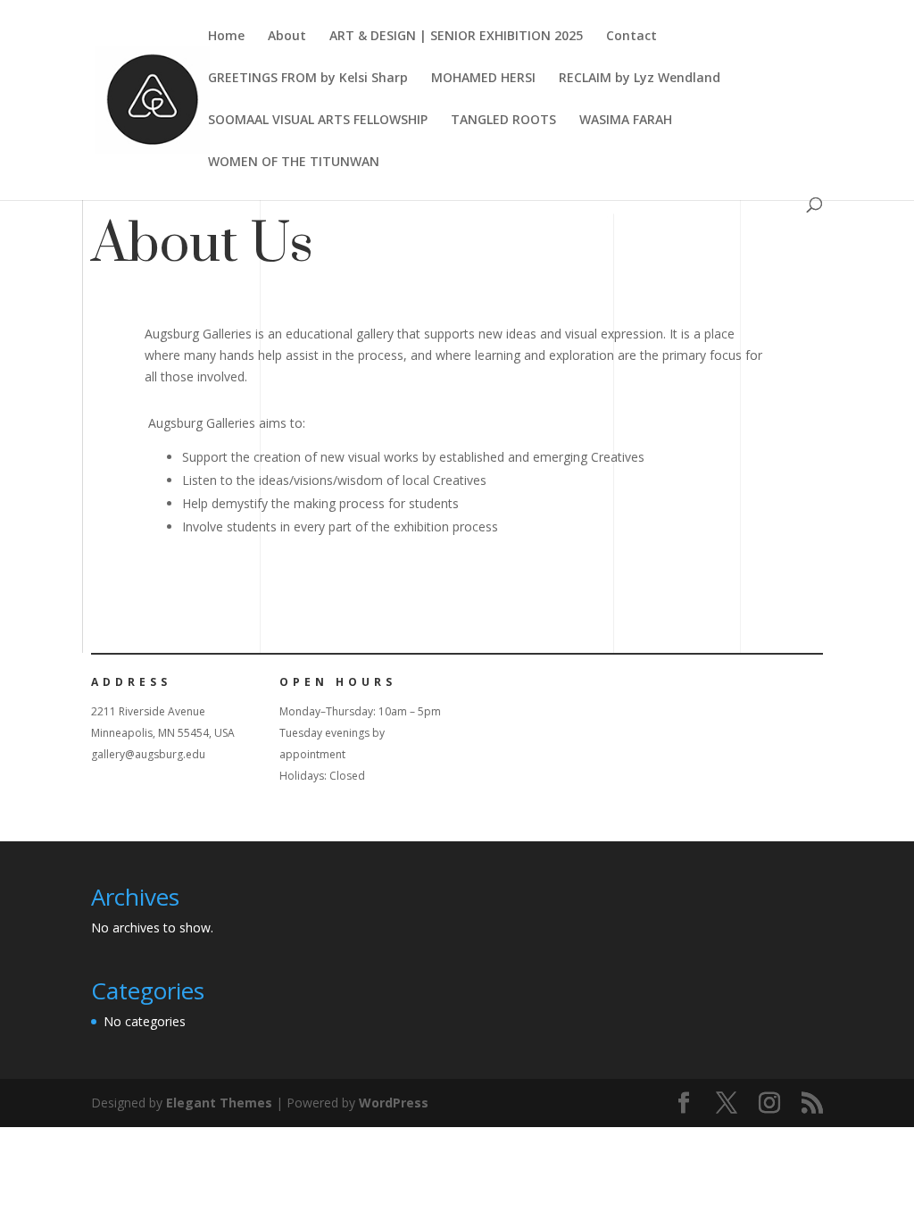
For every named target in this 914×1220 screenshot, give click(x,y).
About (287, 36)
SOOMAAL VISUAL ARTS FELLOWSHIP (318, 120)
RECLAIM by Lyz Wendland (639, 78)
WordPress (393, 1102)
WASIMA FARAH (625, 120)
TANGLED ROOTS (503, 120)
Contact (631, 36)
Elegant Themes (219, 1102)
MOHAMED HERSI (483, 78)
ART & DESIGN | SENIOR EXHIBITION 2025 (456, 36)
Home (226, 36)
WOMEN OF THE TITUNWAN (293, 162)
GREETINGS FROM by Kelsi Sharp (308, 78)
